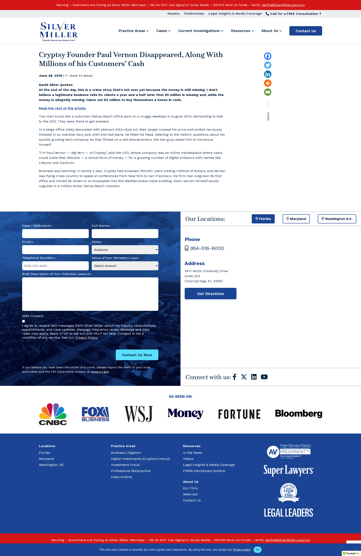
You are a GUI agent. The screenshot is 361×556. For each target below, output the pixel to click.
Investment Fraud (125, 465)
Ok (257, 549)
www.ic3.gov (100, 371)
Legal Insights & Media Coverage (235, 13)
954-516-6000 (206, 248)
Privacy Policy (86, 337)
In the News (192, 453)
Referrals (190, 494)
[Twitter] (276, 65)
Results (173, 13)
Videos (188, 459)
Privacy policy (242, 549)
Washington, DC (51, 465)
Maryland (46, 459)
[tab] (263, 218)
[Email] (276, 92)
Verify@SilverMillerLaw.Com (283, 5)
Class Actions (121, 477)
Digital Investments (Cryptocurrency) (140, 459)
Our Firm (190, 488)
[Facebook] (276, 56)
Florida (44, 453)
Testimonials (194, 13)
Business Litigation (126, 453)
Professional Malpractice (130, 471)
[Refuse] (356, 550)
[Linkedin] (276, 74)
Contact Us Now (137, 355)
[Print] (276, 83)
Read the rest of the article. (62, 108)
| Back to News (78, 76)
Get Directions (210, 293)
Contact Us (192, 500)
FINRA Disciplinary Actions (204, 471)
